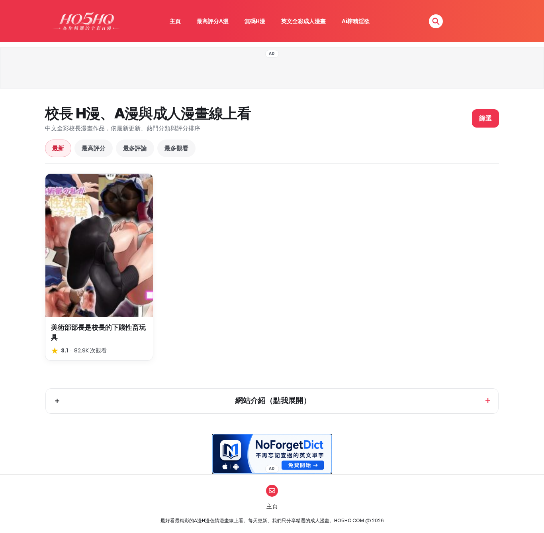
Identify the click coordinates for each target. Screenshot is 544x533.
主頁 (175, 21)
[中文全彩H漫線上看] (86, 21)
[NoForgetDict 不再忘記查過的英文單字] (272, 454)
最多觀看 (176, 148)
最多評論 (135, 148)
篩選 (485, 118)
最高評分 (94, 148)
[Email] (272, 491)
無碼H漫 (255, 21)
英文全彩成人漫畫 (303, 21)
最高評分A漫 (213, 21)
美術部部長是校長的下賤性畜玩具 (98, 332)
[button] (436, 21)
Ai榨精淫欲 (356, 21)
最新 (58, 148)
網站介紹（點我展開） (273, 400)
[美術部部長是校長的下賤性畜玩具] (99, 245)
